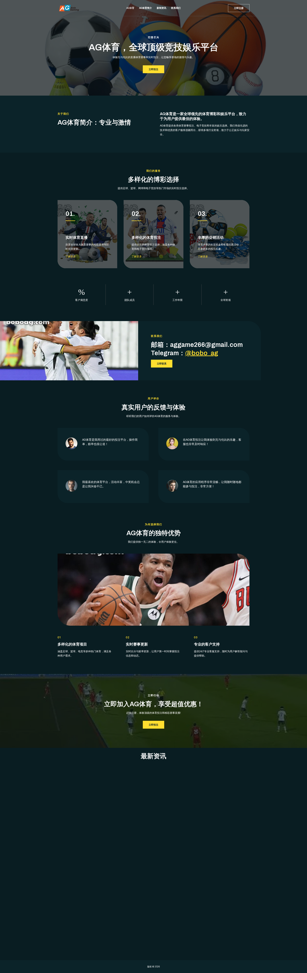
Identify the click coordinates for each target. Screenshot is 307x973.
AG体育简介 (145, 7)
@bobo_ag (201, 353)
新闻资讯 (161, 7)
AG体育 (130, 7)
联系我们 (176, 7)
